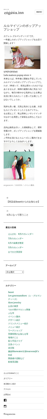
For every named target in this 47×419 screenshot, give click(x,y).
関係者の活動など (16, 358)
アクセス (7, 389)
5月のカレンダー (15, 247)
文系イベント (14, 344)
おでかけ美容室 (15, 252)
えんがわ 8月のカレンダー (20, 234)
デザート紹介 (14, 320)
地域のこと (13, 337)
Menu (39, 12)
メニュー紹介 (14, 327)
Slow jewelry (14, 302)
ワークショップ (15, 330)
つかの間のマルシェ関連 (19, 309)
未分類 (11, 348)
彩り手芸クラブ (15, 341)
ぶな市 (11, 313)
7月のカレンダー (15, 238)
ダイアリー (8, 378)
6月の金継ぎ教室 (15, 243)
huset (11, 292)
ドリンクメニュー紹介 (18, 323)
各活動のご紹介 (10, 384)
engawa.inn (8, 185)
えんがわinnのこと (11, 373)
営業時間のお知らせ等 (18, 334)
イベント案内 (29, 185)
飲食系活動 (13, 362)
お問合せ (7, 394)
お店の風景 (13, 306)
